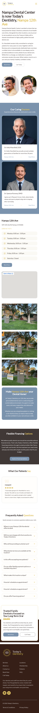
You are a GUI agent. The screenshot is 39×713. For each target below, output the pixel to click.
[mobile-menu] (34, 3)
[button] (19, 527)
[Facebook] (4, 693)
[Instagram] (9, 693)
